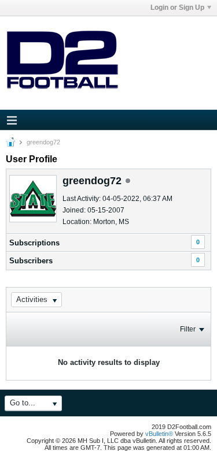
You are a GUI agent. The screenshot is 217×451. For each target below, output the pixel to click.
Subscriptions (34, 242)
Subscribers (31, 260)
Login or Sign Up (177, 7)
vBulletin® (159, 433)
